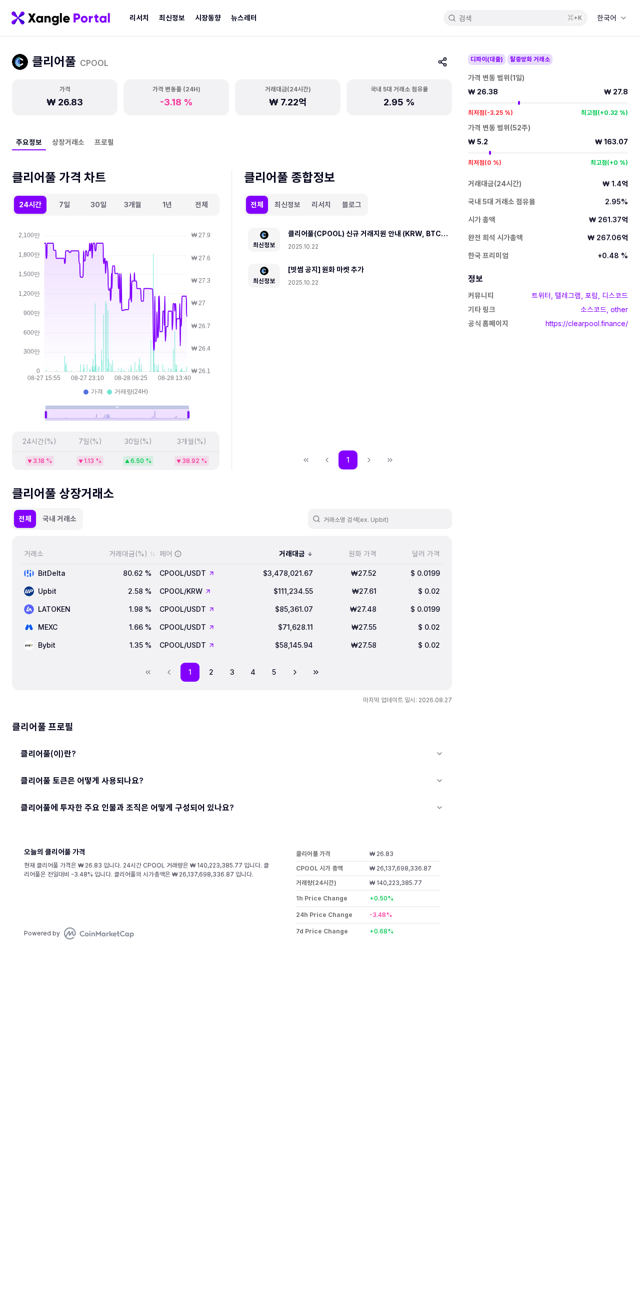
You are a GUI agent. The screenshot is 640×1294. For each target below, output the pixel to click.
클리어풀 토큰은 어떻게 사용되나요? (82, 781)
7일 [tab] (64, 204)
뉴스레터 (244, 17)
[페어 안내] (178, 553)
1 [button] (348, 459)
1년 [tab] (167, 204)
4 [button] (253, 672)
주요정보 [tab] (29, 142)
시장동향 (208, 17)
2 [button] (211, 672)
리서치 (139, 17)
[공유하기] (442, 61)
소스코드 (593, 309)
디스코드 (615, 295)
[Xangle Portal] (61, 18)
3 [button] (232, 672)
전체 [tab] (201, 204)
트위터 (541, 295)
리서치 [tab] (321, 204)
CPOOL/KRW (181, 591)
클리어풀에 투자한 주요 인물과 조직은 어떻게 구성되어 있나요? (127, 808)
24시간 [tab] (30, 204)
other (619, 309)
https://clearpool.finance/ (587, 323)
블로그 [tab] (352, 204)
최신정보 (172, 17)
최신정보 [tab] (287, 204)
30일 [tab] (98, 204)
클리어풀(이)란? (48, 754)
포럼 (591, 295)
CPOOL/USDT (183, 573)
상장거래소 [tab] (68, 142)
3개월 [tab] (133, 204)
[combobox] (612, 18)
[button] (295, 672)
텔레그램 (568, 295)
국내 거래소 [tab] (59, 518)
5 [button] (274, 672)
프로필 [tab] (104, 142)
